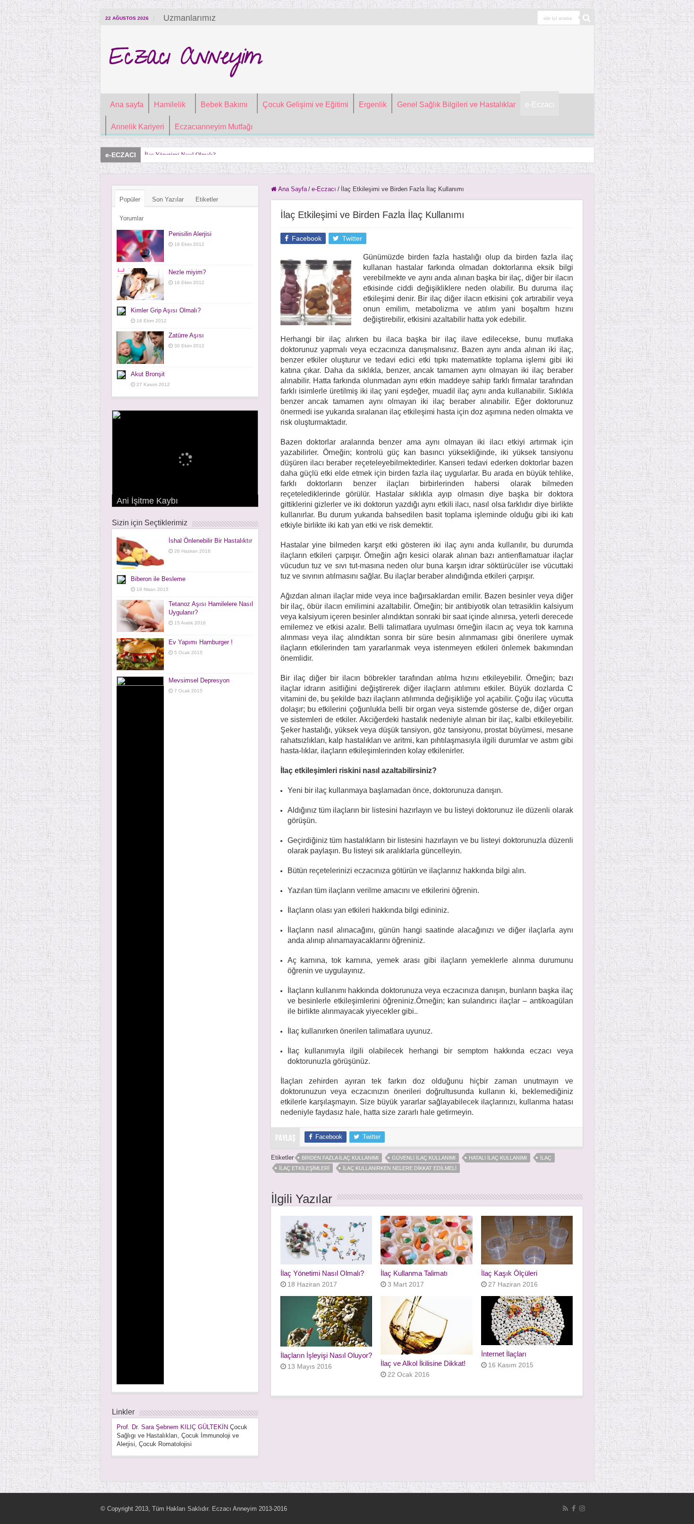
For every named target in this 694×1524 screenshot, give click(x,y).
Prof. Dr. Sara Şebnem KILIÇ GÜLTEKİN (172, 1427)
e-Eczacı (539, 105)
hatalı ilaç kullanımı (498, 1158)
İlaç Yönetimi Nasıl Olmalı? (322, 1273)
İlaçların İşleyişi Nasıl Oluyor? (326, 1355)
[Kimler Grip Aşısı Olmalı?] (121, 311)
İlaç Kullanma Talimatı (414, 1273)
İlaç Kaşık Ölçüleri (509, 1273)
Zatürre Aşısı (186, 335)
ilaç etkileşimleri (304, 1168)
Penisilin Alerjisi (190, 233)
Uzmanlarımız (189, 18)
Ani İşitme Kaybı (147, 500)
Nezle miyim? (187, 272)
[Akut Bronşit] (121, 374)
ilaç (545, 1158)
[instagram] (582, 1508)
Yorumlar (131, 218)
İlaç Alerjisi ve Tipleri (172, 154)
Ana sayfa (127, 105)
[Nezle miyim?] (140, 284)
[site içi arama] (587, 18)
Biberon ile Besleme (158, 578)
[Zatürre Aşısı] (140, 347)
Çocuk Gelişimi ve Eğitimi (305, 105)
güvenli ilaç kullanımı (424, 1158)
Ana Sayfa (292, 189)
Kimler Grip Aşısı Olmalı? (166, 310)
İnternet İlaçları (503, 1354)
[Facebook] (573, 1508)
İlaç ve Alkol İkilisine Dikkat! (423, 1363)
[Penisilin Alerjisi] (140, 246)
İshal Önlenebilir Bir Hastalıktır (210, 540)
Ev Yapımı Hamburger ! (201, 642)
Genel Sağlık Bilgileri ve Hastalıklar (456, 105)
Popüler (129, 199)
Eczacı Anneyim (185, 59)
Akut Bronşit (148, 374)
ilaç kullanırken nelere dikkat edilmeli (400, 1168)
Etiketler (206, 199)
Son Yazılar (168, 199)
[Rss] (565, 1508)
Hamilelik (170, 105)
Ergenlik (373, 105)
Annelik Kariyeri (137, 127)
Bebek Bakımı (224, 105)
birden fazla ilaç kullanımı (340, 1158)
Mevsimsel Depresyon (199, 680)
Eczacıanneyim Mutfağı (214, 127)
